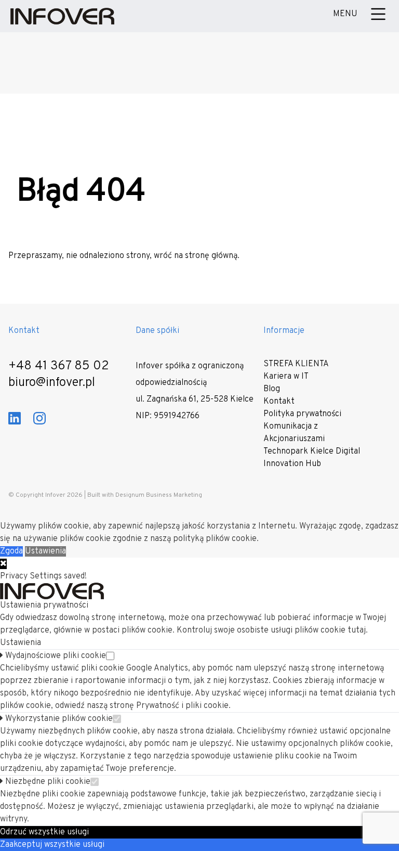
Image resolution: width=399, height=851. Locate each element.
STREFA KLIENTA (296, 364)
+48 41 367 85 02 (58, 366)
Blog (271, 389)
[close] (3, 564)
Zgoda (11, 551)
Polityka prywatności (302, 414)
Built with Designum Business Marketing (144, 495)
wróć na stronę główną (195, 256)
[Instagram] (39, 418)
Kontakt (279, 401)
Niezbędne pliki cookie (46, 782)
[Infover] (62, 16)
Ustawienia (45, 551)
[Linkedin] (14, 418)
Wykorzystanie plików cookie (58, 719)
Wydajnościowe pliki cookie (54, 656)
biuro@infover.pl (51, 383)
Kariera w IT (286, 376)
